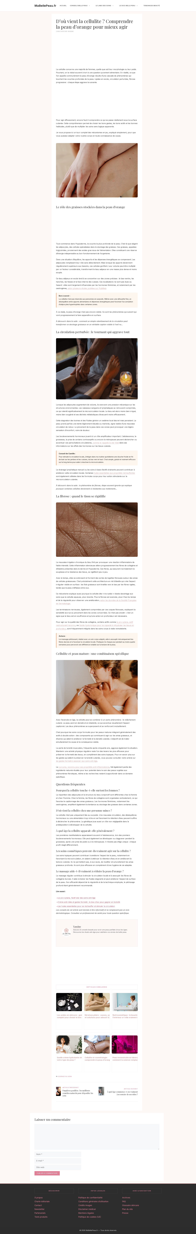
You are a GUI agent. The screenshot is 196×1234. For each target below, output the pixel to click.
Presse (125, 1213)
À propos (38, 1198)
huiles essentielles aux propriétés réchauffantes (114, 473)
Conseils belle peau (79, 5)
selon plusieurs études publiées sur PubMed (87, 288)
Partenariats (39, 1213)
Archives (126, 1198)
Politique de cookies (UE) (89, 1217)
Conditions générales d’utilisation (93, 1201)
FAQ (124, 1201)
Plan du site (127, 1209)
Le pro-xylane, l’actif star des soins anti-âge (76, 898)
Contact (38, 1205)
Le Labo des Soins (103, 5)
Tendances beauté (151, 5)
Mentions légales (86, 1213)
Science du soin (65, 1076)
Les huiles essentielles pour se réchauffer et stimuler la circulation (86, 906)
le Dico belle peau (127, 5)
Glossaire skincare (130, 1205)
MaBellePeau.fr (45, 5)
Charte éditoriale (42, 1201)
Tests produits (40, 1217)
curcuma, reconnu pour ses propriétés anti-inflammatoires (84, 767)
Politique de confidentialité (90, 1198)
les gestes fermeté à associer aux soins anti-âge (76, 761)
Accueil (63, 5)
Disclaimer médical (87, 1209)
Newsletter (39, 1209)
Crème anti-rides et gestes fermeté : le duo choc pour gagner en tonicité (89, 902)
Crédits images (85, 1205)
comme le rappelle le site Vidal (106, 443)
